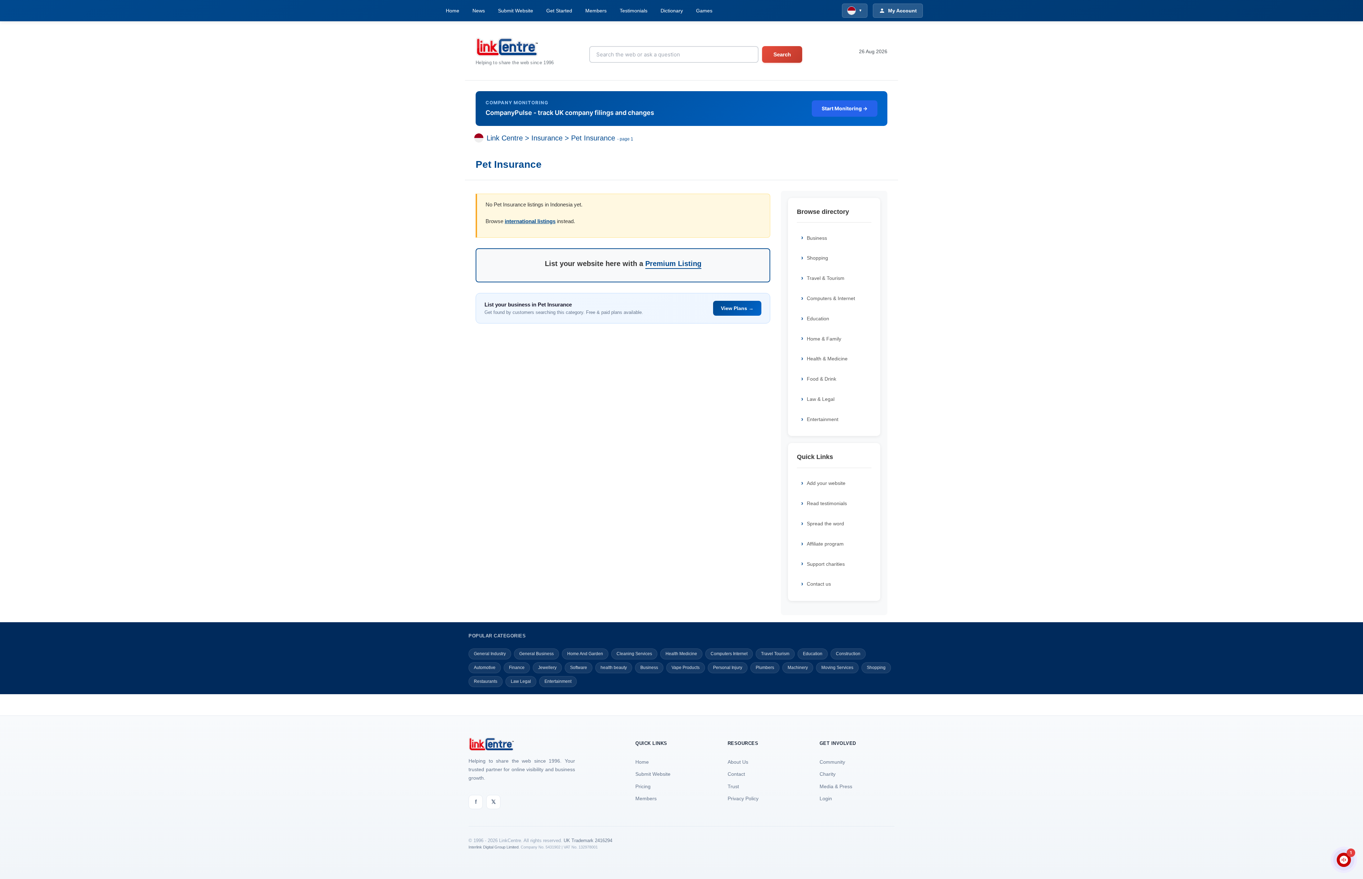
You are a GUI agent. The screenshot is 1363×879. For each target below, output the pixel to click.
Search (782, 54)
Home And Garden (585, 653)
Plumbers (765, 667)
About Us (738, 762)
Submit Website (515, 10)
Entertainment (822, 419)
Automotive (485, 667)
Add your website (826, 483)
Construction (848, 653)
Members (596, 10)
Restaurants (485, 681)
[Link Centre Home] (515, 47)
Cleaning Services (634, 653)
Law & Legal (820, 399)
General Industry (490, 653)
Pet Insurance (593, 138)
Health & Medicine (827, 358)
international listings (530, 221)
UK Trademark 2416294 (588, 840)
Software (578, 667)
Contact (736, 774)
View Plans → (737, 308)
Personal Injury (727, 667)
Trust (733, 786)
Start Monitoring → (844, 108)
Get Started (559, 10)
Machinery (798, 667)
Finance (517, 667)
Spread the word (825, 523)
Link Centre (505, 138)
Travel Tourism (775, 653)
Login (826, 798)
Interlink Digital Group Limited (494, 847)
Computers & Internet (831, 298)
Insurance (547, 138)
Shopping (817, 258)
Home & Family (824, 339)
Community (832, 762)
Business (817, 238)
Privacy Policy (743, 798)
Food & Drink (821, 379)
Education (818, 318)
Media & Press (836, 786)
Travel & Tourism (825, 278)
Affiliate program (825, 544)
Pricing (643, 786)
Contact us (819, 584)
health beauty (614, 667)
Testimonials (633, 10)
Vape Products (686, 667)
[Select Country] (480, 138)
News (478, 10)
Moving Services (837, 667)
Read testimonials (827, 503)
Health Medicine (681, 653)
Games (704, 10)
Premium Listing (673, 263)
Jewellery (547, 667)
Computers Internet (729, 653)
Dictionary (672, 10)
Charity (828, 774)
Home (452, 10)
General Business (536, 653)
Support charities (826, 564)
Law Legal (521, 681)
